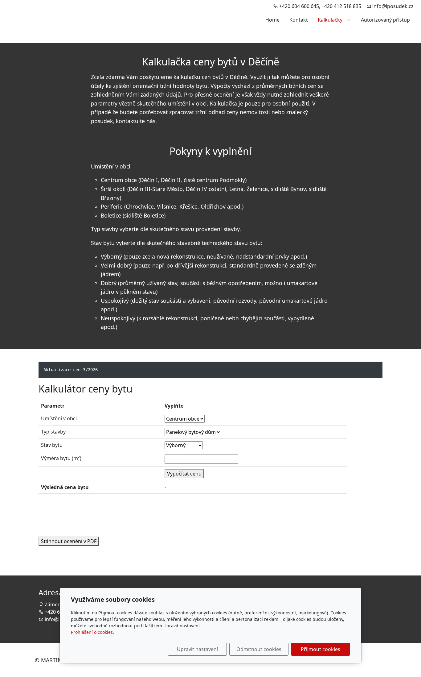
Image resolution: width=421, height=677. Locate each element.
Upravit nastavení (197, 649)
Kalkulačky (331, 19)
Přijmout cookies (320, 649)
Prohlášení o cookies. (92, 632)
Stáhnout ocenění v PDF (68, 541)
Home (272, 19)
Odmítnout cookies (258, 649)
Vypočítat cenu (184, 473)
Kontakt (298, 19)
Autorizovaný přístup (385, 19)
